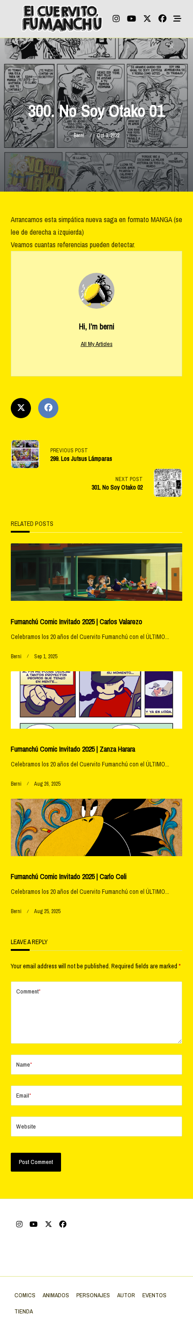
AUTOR (126, 1295)
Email (23, 1095)
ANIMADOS (56, 1295)
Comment (28, 991)
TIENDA (23, 1311)
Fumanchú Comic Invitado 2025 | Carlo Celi (69, 876)
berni (79, 135)
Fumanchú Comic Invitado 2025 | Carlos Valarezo (76, 621)
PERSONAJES (93, 1295)
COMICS (24, 1295)
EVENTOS (154, 1295)
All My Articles (97, 344)
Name (24, 1064)
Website (26, 1126)
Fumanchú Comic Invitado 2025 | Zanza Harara (73, 749)
